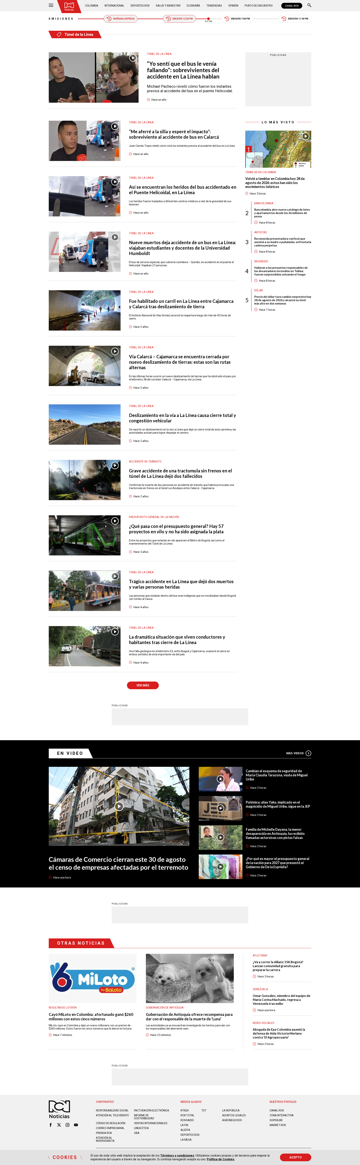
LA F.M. (185, 1125)
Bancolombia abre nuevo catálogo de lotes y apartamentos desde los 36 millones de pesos (282, 213)
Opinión (233, 5)
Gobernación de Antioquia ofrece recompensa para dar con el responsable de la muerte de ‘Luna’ (189, 1016)
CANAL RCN (291, 5)
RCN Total (187, 1115)
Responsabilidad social (112, 1110)
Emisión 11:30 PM (298, 18)
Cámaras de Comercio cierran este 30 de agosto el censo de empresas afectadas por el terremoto (118, 863)
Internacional (114, 5)
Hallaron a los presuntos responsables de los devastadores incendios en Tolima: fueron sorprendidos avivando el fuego (281, 271)
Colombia (91, 5)
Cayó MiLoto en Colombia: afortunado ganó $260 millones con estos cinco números (91, 1016)
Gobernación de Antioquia (165, 1007)
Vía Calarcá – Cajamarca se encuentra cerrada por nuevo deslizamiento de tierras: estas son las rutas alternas (180, 362)
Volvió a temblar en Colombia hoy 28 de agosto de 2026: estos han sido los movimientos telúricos (275, 183)
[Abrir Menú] (51, 5)
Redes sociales (263, 1023)
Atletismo (260, 955)
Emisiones (61, 18)
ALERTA (185, 1129)
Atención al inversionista (105, 1139)
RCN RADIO (187, 1120)
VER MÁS (142, 685)
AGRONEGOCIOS (232, 1120)
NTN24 (185, 1110)
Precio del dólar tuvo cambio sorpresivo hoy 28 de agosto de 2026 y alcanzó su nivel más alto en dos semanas (282, 300)
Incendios (261, 261)
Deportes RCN (140, 5)
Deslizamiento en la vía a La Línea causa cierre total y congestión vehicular (182, 417)
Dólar (258, 290)
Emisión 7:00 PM (240, 18)
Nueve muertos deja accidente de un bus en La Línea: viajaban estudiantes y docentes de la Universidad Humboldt (182, 248)
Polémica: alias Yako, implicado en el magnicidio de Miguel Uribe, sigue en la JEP (278, 804)
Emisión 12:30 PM (182, 18)
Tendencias (214, 5)
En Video (70, 753)
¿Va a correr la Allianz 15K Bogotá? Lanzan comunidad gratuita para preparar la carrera (278, 966)
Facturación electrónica (151, 1110)
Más (295, 753)
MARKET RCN (278, 1125)
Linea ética (141, 1128)
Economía (193, 5)
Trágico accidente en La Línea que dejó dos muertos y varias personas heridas (181, 584)
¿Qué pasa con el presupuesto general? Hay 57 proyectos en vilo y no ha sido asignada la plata (176, 528)
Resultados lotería (63, 1007)
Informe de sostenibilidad (144, 1117)
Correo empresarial (110, 1128)
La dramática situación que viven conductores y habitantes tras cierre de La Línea (177, 639)
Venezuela (260, 989)
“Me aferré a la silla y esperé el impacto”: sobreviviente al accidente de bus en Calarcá (174, 134)
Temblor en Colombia (260, 172)
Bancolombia (263, 203)
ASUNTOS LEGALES (234, 1115)
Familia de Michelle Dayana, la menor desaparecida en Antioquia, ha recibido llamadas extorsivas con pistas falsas (275, 833)
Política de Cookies (220, 1159)
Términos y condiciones (177, 1155)
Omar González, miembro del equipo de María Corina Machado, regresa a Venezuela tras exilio (281, 1000)
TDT (203, 1110)
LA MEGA (186, 1139)
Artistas (260, 232)
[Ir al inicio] (69, 6)
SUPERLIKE (276, 1120)
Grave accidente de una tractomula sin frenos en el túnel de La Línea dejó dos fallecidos (180, 473)
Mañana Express (123, 18)
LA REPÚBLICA (231, 1110)
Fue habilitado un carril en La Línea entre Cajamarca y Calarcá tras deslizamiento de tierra (181, 303)
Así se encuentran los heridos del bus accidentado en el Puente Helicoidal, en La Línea (182, 189)
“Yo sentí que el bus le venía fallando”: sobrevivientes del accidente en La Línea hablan (183, 69)
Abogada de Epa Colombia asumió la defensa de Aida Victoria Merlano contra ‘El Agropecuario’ (279, 1033)
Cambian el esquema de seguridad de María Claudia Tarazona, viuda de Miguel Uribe (277, 775)
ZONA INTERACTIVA (282, 1115)
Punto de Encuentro (259, 5)
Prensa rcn (104, 1132)
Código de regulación (110, 1123)
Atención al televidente (112, 1115)
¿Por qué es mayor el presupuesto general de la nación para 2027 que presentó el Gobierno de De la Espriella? (277, 863)
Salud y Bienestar (168, 5)
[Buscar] (309, 5)
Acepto (296, 1157)
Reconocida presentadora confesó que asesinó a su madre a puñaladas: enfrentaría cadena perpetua (282, 242)
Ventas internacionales (150, 1123)
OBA (137, 1132)
